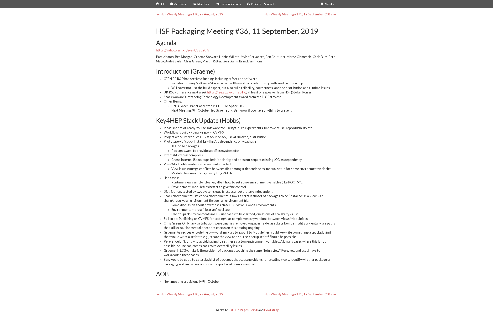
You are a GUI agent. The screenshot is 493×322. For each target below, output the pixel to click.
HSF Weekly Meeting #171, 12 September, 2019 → (300, 14)
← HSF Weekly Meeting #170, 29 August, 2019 (189, 14)
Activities (179, 4)
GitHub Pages (239, 310)
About (327, 4)
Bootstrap (271, 310)
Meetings (202, 4)
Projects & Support (262, 4)
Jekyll (254, 310)
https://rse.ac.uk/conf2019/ (226, 92)
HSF (162, 4)
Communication (229, 4)
